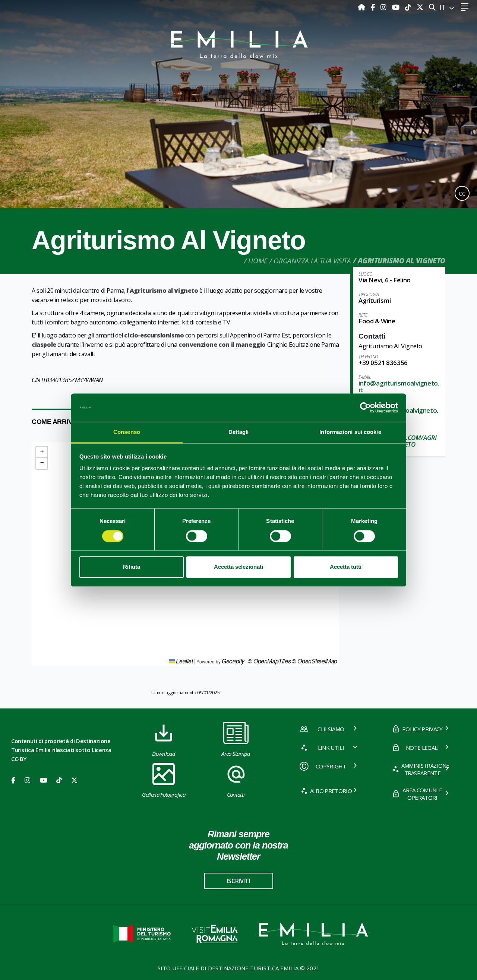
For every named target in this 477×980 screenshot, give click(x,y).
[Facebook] (374, 7)
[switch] (196, 536)
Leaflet (184, 661)
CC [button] (462, 193)
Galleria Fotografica (163, 794)
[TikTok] (409, 7)
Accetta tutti (345, 567)
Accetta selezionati (238, 567)
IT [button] (443, 7)
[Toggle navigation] (464, 7)
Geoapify (233, 661)
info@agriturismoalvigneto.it (398, 386)
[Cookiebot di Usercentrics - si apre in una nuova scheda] (365, 407)
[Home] (362, 7)
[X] (420, 7)
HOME (257, 261)
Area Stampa (235, 753)
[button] (41, 452)
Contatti (236, 794)
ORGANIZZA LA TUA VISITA (312, 261)
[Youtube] (396, 7)
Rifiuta (131, 567)
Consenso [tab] (126, 432)
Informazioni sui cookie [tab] (350, 432)
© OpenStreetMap (314, 661)
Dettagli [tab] (238, 432)
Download (163, 753)
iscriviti (238, 881)
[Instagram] (384, 7)
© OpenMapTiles (269, 661)
